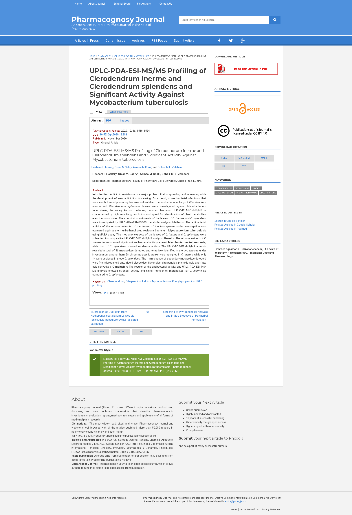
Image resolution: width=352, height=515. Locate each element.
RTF (244, 166)
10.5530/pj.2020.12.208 (113, 134)
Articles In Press (87, 40)
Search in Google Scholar (229, 220)
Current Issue (115, 40)
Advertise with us (249, 509)
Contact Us (166, 3)
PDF (106, 293)
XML (142, 332)
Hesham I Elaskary (102, 167)
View (100, 111)
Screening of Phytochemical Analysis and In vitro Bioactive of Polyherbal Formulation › (185, 316)
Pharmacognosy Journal (118, 19)
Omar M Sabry (123, 167)
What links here (119, 111)
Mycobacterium (161, 281)
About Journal (96, 3)
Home (78, 3)
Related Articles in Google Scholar (234, 224)
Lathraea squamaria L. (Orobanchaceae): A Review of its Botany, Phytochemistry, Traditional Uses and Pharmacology (246, 253)
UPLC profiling (268, 193)
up (147, 311)
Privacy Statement (271, 509)
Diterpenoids (133, 281)
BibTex (120, 332)
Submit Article (184, 40)
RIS (223, 166)
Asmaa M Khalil (142, 167)
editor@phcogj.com (235, 501)
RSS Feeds (159, 40)
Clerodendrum (115, 281)
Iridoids (146, 281)
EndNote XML (243, 158)
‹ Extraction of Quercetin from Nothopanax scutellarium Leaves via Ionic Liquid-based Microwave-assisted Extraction (114, 318)
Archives (138, 40)
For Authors (144, 3)
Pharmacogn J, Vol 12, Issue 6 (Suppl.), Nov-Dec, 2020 (123, 56)
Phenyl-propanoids (183, 281)
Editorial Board (122, 3)
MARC (264, 158)
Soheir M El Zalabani (170, 167)
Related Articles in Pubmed (230, 228)
